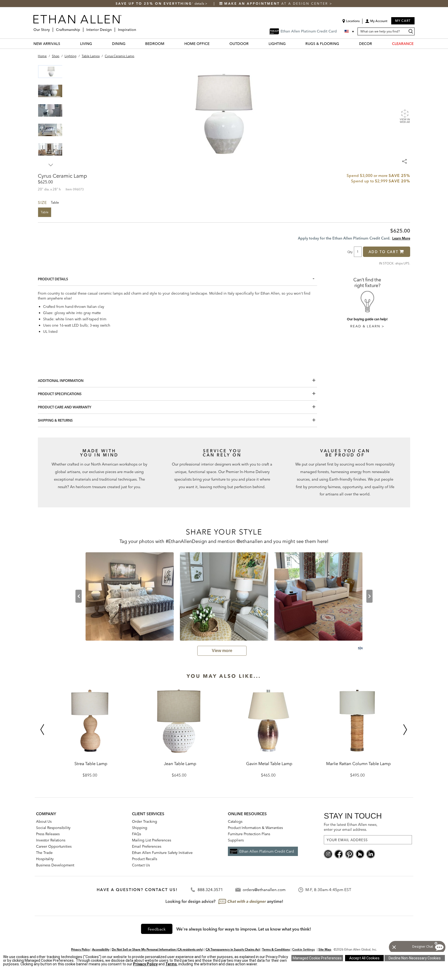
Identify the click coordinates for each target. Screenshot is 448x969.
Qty (350, 252)
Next (51, 165)
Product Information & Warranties (255, 827)
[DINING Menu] (128, 43)
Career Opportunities (54, 846)
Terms (171, 964)
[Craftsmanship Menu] (81, 28)
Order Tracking (144, 821)
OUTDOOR (239, 43)
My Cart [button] (403, 21)
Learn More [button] (401, 238)
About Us (44, 821)
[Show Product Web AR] (404, 116)
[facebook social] (338, 853)
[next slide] (369, 596)
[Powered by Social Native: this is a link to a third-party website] (360, 648)
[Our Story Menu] (51, 28)
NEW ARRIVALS (46, 43)
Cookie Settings (303, 949)
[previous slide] (78, 596)
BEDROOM (154, 43)
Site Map (324, 949)
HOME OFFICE (196, 43)
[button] (376, 23)
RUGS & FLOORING (322, 43)
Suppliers (236, 840)
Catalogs (235, 821)
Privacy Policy (80, 949)
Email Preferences (146, 846)
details (199, 3)
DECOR (365, 43)
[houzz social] (360, 853)
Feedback (157, 929)
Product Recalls (144, 859)
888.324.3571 (210, 889)
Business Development (55, 865)
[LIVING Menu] (95, 43)
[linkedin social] (370, 853)
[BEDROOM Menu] (167, 43)
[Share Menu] (405, 159)
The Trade (44, 852)
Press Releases (48, 834)
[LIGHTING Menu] (289, 43)
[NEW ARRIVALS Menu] (63, 43)
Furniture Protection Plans (249, 834)
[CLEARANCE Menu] (416, 43)
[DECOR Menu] (375, 43)
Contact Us (141, 865)
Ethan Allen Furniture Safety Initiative (162, 852)
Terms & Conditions (276, 949)
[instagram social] (328, 853)
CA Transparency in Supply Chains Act (233, 949)
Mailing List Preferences (151, 840)
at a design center (277, 3)
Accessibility (100, 949)
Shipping (139, 827)
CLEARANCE (403, 43)
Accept (364, 958)
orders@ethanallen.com (264, 889)
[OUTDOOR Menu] (252, 43)
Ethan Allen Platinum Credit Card (266, 851)
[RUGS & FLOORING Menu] (342, 43)
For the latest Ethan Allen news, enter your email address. (350, 827)
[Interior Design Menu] (113, 28)
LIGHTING (277, 43)
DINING (118, 43)
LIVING (86, 43)
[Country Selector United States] (350, 31)
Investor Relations (50, 840)
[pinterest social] (349, 853)
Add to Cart (383, 252)
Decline (414, 958)
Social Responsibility (53, 827)
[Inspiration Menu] (137, 28)
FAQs (136, 834)
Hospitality (45, 859)
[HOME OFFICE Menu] (212, 43)
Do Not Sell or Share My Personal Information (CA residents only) (157, 949)
